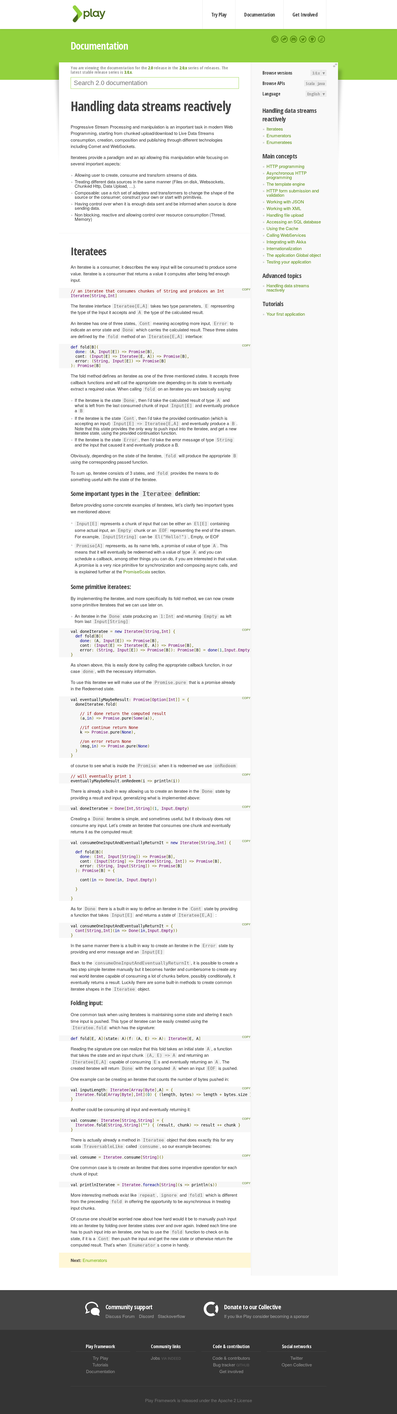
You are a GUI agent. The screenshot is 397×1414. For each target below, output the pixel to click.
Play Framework (92, 13)
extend (336, 65)
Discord (146, 1316)
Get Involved (304, 14)
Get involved (231, 1371)
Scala (310, 83)
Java (321, 83)
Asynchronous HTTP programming (287, 175)
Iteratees (275, 129)
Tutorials (100, 1364)
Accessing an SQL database (294, 221)
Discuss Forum (120, 1316)
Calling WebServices (286, 235)
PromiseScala (137, 571)
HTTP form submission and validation (293, 192)
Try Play (219, 14)
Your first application (286, 314)
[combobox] (155, 83)
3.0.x (316, 73)
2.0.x (183, 68)
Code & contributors (231, 1358)
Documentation (259, 14)
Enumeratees (279, 142)
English (313, 94)
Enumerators (279, 135)
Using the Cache (282, 228)
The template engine (286, 184)
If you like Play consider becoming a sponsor (266, 1316)
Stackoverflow (171, 1316)
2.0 (150, 68)
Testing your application (289, 262)
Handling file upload (285, 215)
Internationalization (284, 248)
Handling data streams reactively (288, 287)
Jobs (166, 1358)
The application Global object (294, 255)
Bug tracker (231, 1364)
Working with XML (284, 208)
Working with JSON (285, 201)
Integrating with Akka (286, 242)
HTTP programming (285, 166)
